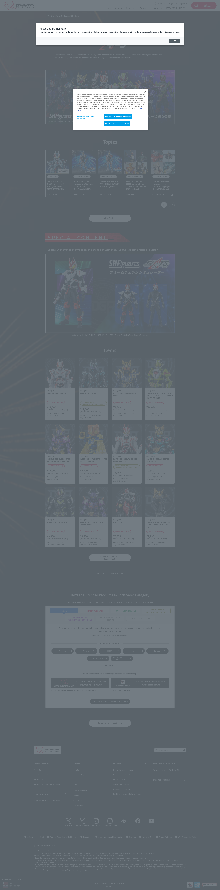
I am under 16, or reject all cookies (118, 116)
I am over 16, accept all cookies (117, 123)
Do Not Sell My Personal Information (86, 117)
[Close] (145, 91)
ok (175, 41)
